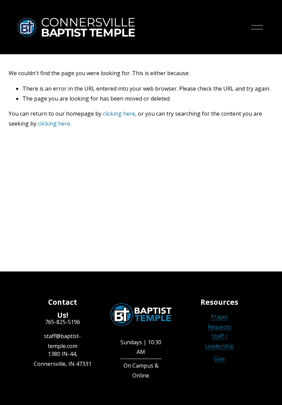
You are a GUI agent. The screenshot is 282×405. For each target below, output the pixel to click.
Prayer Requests (219, 322)
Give (219, 358)
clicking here (119, 113)
